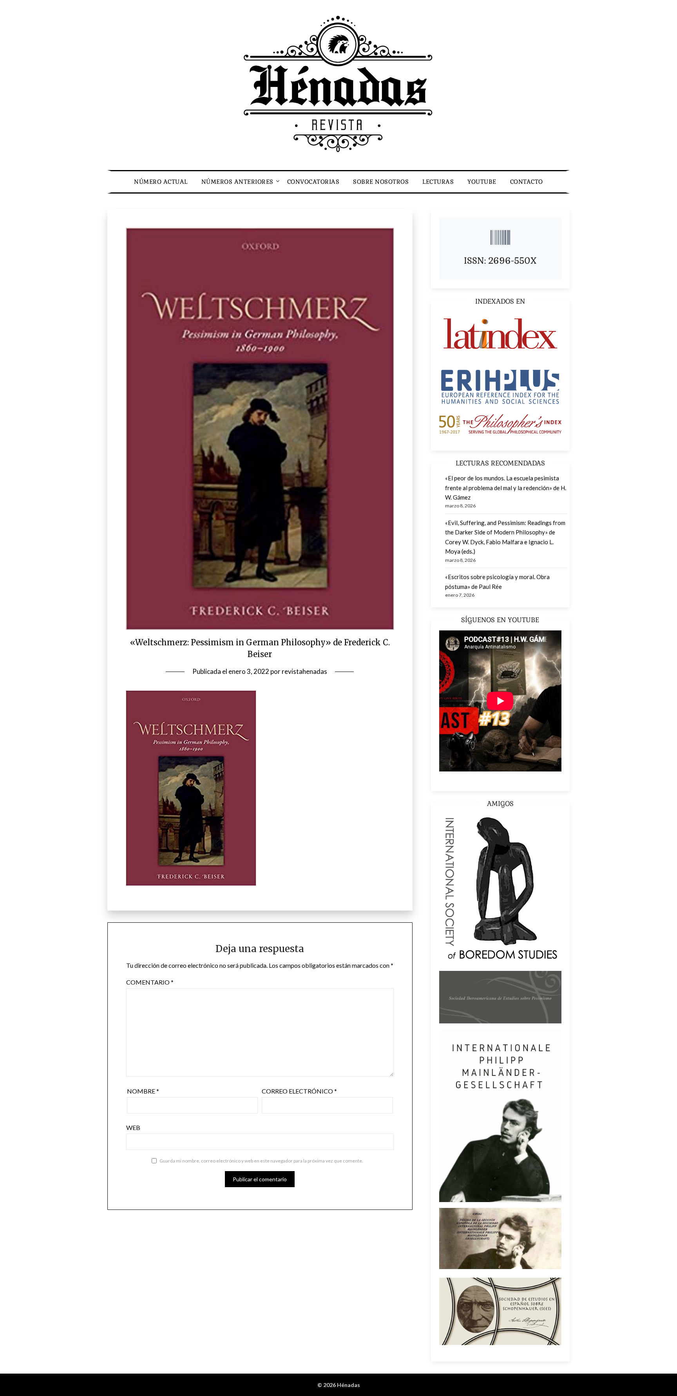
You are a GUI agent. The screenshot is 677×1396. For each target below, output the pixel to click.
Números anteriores (237, 181)
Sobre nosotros (381, 181)
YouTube (481, 181)
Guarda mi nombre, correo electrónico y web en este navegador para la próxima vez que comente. (261, 1161)
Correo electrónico (299, 1091)
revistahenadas (304, 671)
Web (133, 1127)
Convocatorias (313, 181)
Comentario (150, 982)
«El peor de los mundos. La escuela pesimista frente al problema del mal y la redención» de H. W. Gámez (505, 487)
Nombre (143, 1091)
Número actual (161, 181)
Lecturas (438, 181)
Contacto (526, 181)
